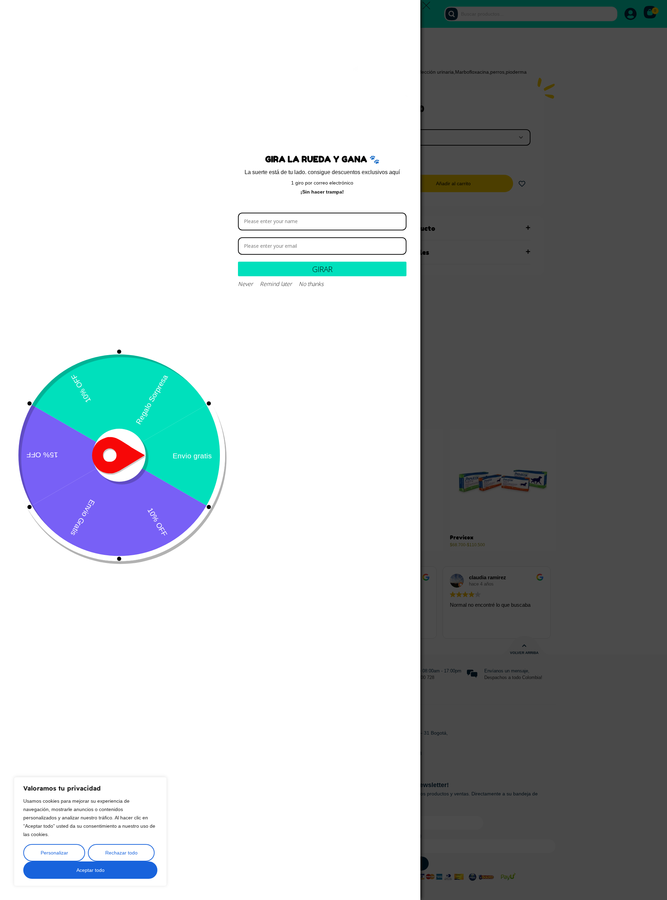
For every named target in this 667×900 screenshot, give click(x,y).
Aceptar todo (90, 870)
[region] (90, 831)
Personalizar (54, 853)
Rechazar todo (121, 853)
